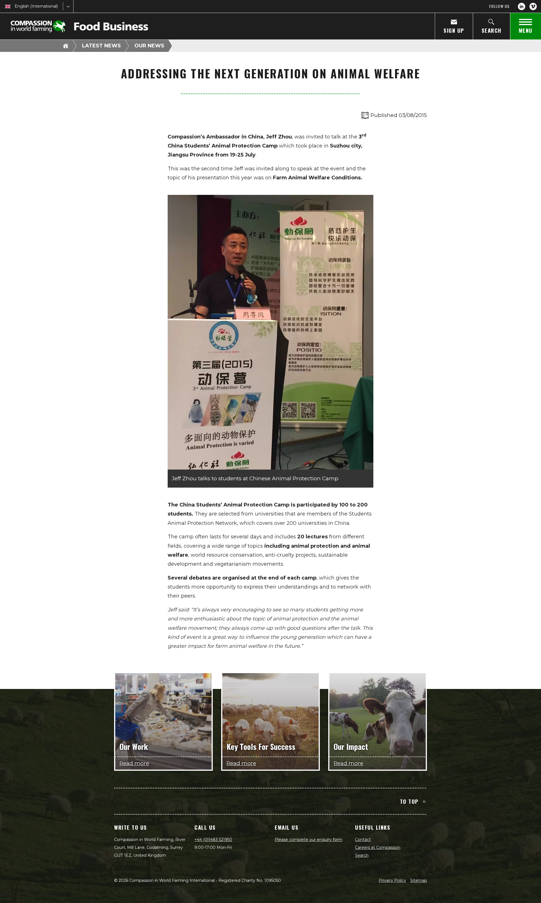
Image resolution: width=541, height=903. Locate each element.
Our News (149, 46)
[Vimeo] (533, 6)
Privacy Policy (392, 880)
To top (409, 801)
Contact (363, 839)
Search (362, 855)
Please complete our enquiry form (308, 839)
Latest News (101, 46)
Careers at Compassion (377, 847)
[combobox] (15, 6)
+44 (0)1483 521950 (213, 839)
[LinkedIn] (521, 6)
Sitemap (418, 880)
